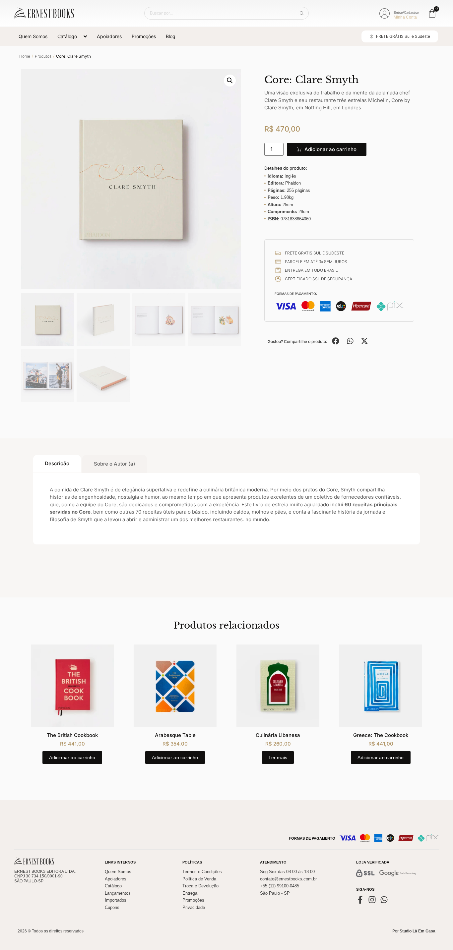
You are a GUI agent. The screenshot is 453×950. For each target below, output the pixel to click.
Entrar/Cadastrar (406, 12)
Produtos (43, 56)
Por (413, 931)
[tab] (57, 464)
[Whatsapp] (384, 900)
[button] (230, 80)
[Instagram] (372, 900)
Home (24, 56)
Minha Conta (405, 17)
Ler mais (278, 757)
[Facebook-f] (360, 900)
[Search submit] (301, 13)
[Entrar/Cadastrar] (384, 13)
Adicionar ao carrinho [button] (72, 757)
